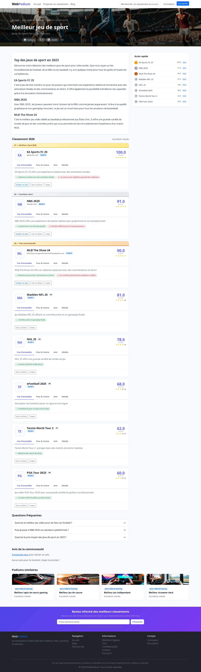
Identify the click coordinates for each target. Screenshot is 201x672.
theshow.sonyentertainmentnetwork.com (45, 253)
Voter (48, 184)
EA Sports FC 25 (37, 152)
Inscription (183, 3)
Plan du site (78, 646)
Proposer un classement (55, 4)
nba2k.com (32, 204)
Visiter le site (22, 184)
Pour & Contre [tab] (42, 165)
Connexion (168, 4)
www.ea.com (32, 155)
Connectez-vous (20, 554)
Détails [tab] (65, 165)
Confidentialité (109, 646)
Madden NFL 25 (37, 294)
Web (21, 4)
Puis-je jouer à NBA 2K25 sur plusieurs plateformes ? (42, 529)
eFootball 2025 (36, 383)
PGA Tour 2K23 (36, 472)
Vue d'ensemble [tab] (24, 165)
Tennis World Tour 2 (40, 428)
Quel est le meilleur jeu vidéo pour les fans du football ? (43, 522)
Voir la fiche (36, 184)
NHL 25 (31, 339)
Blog (73, 4)
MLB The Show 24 (38, 250)
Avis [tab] (55, 165)
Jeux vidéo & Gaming (32, 20)
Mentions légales (111, 640)
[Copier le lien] (62, 40)
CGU (104, 643)
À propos (107, 653)
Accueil (37, 4)
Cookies (106, 649)
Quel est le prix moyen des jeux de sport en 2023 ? (40, 537)
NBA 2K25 (33, 201)
